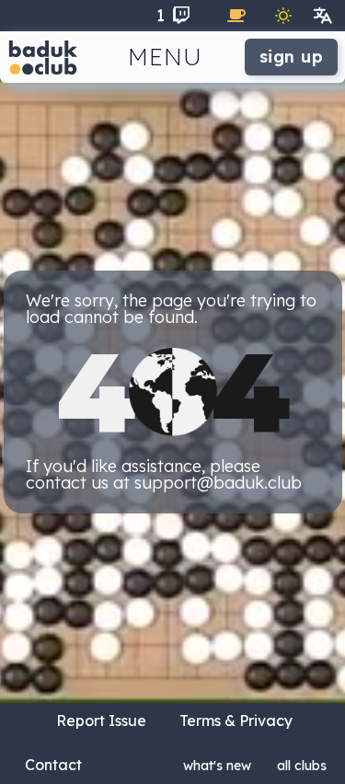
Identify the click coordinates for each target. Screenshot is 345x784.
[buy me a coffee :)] (236, 15)
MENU (165, 56)
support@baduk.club (218, 482)
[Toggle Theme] (283, 15)
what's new (217, 765)
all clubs (302, 765)
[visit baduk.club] (43, 57)
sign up (291, 56)
